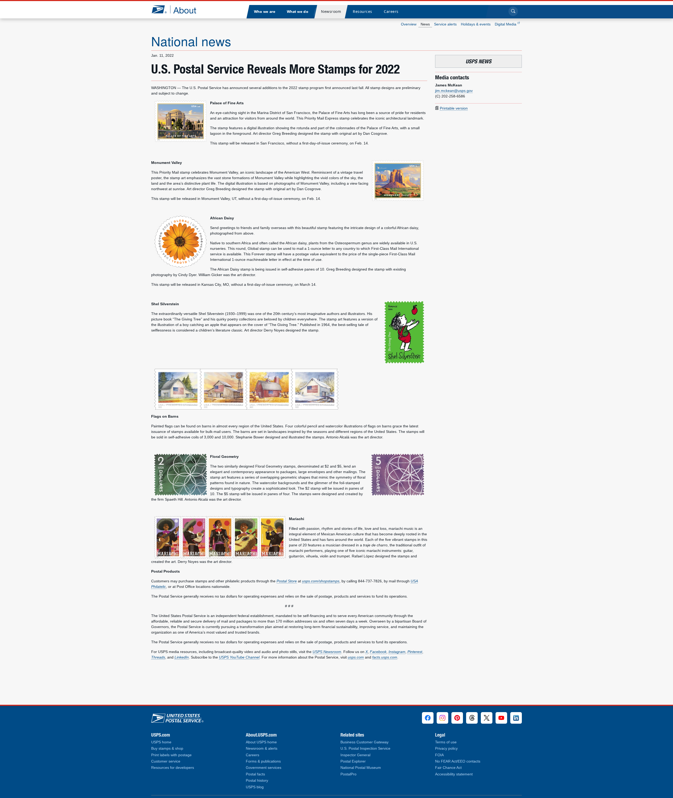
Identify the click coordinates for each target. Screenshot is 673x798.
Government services (263, 768)
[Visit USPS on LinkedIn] (516, 718)
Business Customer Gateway (364, 742)
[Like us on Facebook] (428, 718)
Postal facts (255, 774)
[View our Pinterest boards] (457, 718)
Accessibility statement (454, 774)
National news (191, 41)
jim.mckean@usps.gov (454, 91)
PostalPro (348, 774)
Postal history (257, 781)
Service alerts (445, 24)
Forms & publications (263, 761)
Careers (252, 755)
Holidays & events (476, 24)
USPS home (161, 742)
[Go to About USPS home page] (177, 717)
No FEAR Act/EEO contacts (457, 761)
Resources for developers (172, 768)
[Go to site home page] (178, 9)
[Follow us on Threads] (472, 718)
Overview (408, 24)
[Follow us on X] (486, 718)
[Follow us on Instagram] (442, 718)
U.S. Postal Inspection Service (365, 748)
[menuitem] (264, 11)
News (425, 24)
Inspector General (355, 755)
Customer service (165, 761)
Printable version (454, 108)
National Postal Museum (360, 768)
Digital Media (506, 24)
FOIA (439, 755)
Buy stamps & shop (167, 748)
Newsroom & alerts (261, 748)
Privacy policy (446, 748)
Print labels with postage (171, 755)
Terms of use (446, 742)
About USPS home (261, 742)
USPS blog (255, 787)
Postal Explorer (353, 761)
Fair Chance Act (448, 768)
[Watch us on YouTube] (501, 718)
